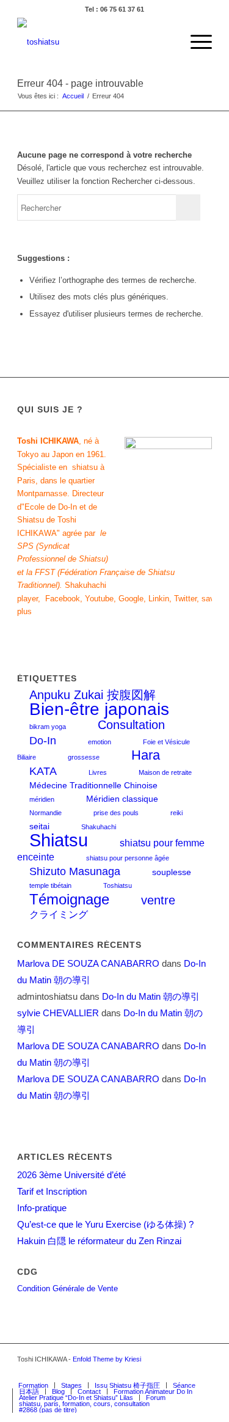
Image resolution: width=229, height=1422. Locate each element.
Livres (98, 772)
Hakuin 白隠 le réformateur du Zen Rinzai (99, 1241)
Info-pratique (42, 1208)
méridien (41, 799)
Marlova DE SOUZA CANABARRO (88, 963)
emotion (99, 742)
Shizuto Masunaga (74, 871)
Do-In (42, 740)
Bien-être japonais (99, 709)
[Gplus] (166, 1372)
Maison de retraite (165, 772)
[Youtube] (184, 1372)
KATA (43, 770)
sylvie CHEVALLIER (58, 1013)
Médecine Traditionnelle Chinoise (93, 785)
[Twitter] (148, 1372)
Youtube (99, 598)
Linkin (158, 598)
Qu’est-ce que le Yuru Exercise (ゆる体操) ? (105, 1224)
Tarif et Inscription (52, 1191)
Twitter (185, 598)
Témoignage (69, 899)
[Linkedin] (203, 1372)
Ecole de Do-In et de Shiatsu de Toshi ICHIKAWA (57, 520)
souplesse (171, 872)
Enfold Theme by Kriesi (107, 1359)
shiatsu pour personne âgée (127, 858)
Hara (145, 755)
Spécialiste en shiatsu (57, 467)
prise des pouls (116, 812)
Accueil (73, 96)
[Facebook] (129, 1372)
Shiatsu (58, 840)
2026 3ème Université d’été (71, 1175)
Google (131, 598)
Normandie (45, 812)
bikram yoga (47, 726)
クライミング (58, 914)
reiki (176, 812)
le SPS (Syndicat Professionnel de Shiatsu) (62, 546)
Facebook (62, 598)
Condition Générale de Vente (67, 1288)
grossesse (84, 757)
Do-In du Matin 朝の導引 (151, 996)
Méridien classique (122, 799)
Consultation (131, 724)
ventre (158, 900)
